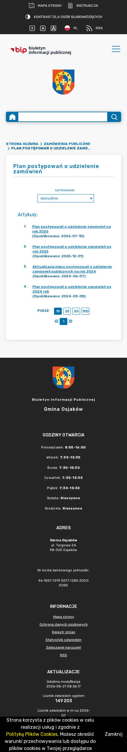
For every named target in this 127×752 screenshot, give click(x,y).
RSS (99, 28)
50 (76, 311)
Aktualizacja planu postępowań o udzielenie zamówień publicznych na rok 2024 (72, 269)
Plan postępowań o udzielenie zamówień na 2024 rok (71, 289)
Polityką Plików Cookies (32, 734)
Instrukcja (87, 6)
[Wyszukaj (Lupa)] (114, 116)
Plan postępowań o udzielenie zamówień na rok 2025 (71, 249)
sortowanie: (65, 190)
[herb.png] (63, 82)
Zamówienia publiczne (67, 144)
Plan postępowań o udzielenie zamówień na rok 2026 (71, 229)
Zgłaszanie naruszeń (63, 647)
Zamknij (114, 734)
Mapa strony (50, 6)
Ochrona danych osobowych (64, 624)
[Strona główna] (12, 117)
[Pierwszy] (56, 321)
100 (85, 311)
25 (67, 311)
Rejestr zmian (63, 632)
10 (58, 311)
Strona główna (22, 144)
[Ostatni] (70, 321)
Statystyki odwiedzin (63, 640)
